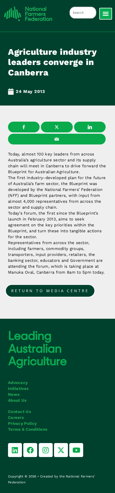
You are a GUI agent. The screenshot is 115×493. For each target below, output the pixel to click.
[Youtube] (76, 450)
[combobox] (83, 13)
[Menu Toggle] (105, 14)
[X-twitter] (61, 450)
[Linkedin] (15, 450)
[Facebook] (30, 450)
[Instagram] (46, 450)
